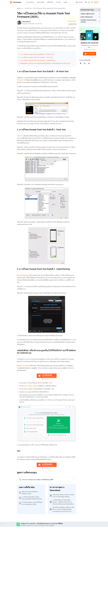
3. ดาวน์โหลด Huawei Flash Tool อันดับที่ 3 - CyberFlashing (37, 60)
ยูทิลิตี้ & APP (50, 2)
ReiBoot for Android (23, 365)
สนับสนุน (80, 2)
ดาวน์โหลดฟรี (91, 54)
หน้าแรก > (21, 8)
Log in (95, 2)
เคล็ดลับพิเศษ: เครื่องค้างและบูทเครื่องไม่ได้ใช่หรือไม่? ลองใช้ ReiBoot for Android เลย (45, 63)
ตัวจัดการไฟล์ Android (87, 17)
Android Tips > (29, 8)
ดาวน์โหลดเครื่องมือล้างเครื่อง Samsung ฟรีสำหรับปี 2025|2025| (32, 498)
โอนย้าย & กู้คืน (40, 2)
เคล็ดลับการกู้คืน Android (87, 14)
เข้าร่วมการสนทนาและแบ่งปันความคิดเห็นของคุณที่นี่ (37, 479)
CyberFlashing (23, 275)
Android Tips (38, 23)
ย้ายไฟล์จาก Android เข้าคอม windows (88, 21)
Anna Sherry (26, 21)
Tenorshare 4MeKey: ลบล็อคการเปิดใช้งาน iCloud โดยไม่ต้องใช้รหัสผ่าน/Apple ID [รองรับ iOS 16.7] (63, 509)
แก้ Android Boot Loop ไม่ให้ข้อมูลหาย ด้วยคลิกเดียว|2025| (32, 503)
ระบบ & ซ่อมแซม (30, 2)
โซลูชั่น (65, 2)
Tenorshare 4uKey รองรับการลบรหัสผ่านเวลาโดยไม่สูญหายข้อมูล (63, 496)
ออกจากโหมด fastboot (31, 386)
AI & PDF (58, 2)
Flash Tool (20, 136)
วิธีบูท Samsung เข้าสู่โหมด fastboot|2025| (30, 493)
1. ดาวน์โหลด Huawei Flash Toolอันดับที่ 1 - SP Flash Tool (37, 54)
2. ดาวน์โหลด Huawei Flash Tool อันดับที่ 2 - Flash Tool (36, 57)
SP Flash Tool (21, 80)
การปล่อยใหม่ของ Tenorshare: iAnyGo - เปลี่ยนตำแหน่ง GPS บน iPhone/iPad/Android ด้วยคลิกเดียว (63, 502)
